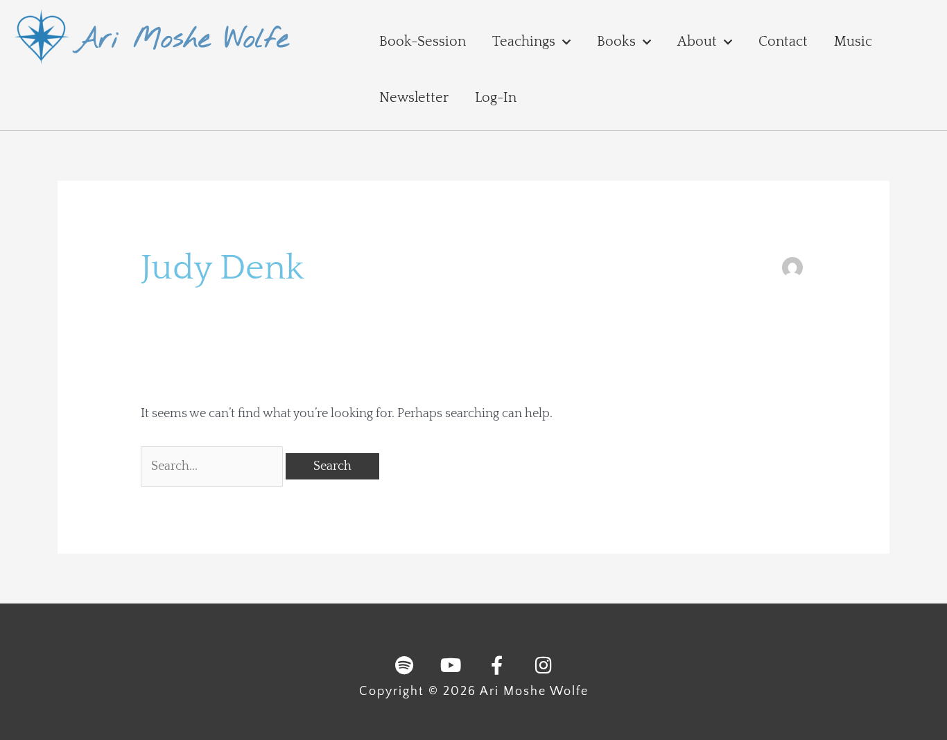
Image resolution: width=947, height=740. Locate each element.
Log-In (495, 97)
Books (616, 41)
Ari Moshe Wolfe (182, 39)
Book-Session (422, 41)
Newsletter (414, 97)
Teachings (523, 41)
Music (853, 41)
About (697, 41)
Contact (783, 41)
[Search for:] (213, 466)
